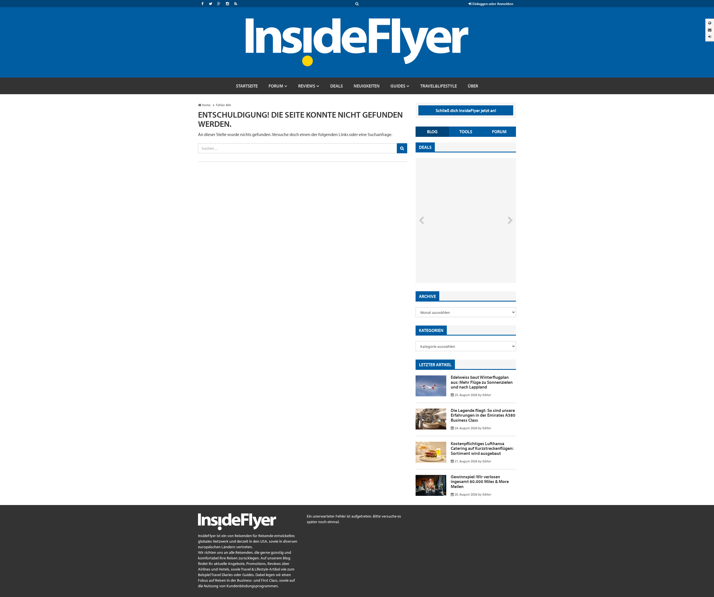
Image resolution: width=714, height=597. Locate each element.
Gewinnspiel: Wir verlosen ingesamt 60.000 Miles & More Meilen (480, 481)
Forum (499, 131)
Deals (425, 147)
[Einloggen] (709, 36)
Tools (465, 131)
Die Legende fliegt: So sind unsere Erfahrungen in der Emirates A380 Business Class (483, 415)
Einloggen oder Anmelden (492, 3)
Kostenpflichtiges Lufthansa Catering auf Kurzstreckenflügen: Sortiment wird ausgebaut (482, 448)
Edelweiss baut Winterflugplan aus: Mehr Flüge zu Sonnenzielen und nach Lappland (482, 382)
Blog (432, 131)
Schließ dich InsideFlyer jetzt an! (466, 110)
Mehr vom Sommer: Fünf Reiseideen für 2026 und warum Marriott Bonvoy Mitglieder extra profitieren (456, 259)
